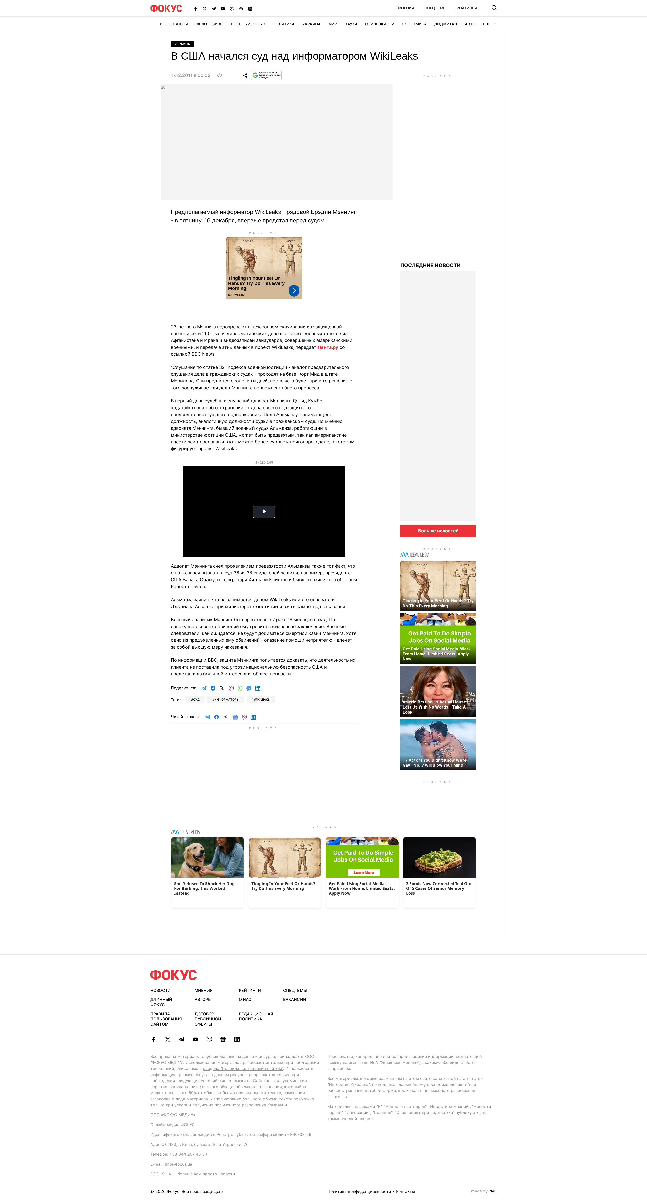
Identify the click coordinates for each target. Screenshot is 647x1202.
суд (196, 699)
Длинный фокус (161, 1002)
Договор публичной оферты (208, 1019)
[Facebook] (195, 8)
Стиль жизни (379, 24)
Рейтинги (466, 8)
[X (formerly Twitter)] (204, 8)
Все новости (174, 24)
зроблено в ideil (484, 1191)
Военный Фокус (248, 24)
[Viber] (232, 8)
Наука (351, 24)
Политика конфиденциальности (359, 1191)
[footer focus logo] (173, 975)
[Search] (494, 7)
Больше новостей (438, 530)
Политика (284, 24)
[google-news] (223, 1039)
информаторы (226, 699)
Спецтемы (435, 8)
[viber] (209, 1039)
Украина (311, 24)
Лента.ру (328, 347)
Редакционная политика (256, 1016)
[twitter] (167, 1039)
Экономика (414, 24)
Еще (487, 24)
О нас (245, 999)
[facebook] (153, 1039)
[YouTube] (222, 8)
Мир (332, 24)
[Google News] (241, 8)
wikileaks (262, 699)
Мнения (406, 8)
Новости (160, 990)
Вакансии (294, 999)
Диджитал (445, 24)
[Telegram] (213, 8)
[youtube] (195, 1039)
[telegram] (181, 1039)
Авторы (203, 999)
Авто (470, 24)
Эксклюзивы (209, 24)
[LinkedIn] (250, 8)
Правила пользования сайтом (166, 1019)
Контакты (405, 1191)
